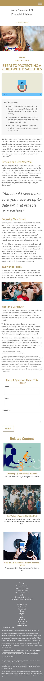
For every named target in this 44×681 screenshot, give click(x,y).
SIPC (22, 662)
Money (22, 617)
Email (7, 398)
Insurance (22, 613)
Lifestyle (22, 619)
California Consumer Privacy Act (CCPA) (13, 652)
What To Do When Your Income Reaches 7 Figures (22, 564)
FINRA (17, 662)
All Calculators (22, 625)
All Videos (22, 623)
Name (7, 386)
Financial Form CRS (9, 627)
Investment (22, 609)
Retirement (22, 607)
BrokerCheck (37, 630)
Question (6, 410)
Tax (22, 615)
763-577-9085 (23, 22)
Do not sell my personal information (29, 653)
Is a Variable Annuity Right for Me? (22, 516)
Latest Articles (22, 621)
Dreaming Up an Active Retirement (22, 473)
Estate (22, 611)
